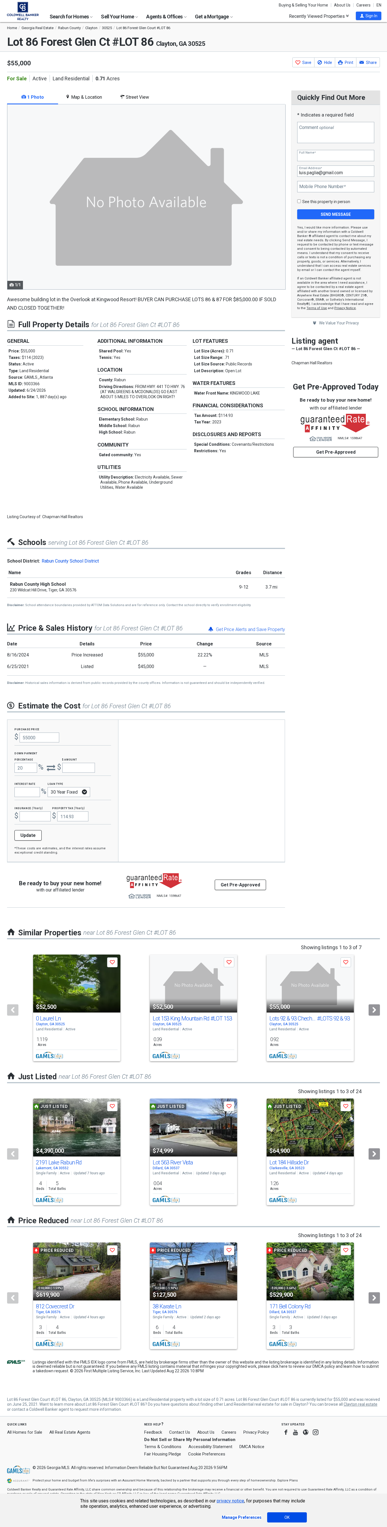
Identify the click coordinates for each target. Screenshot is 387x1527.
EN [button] (379, 5)
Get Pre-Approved (336, 452)
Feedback (153, 1432)
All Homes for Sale (24, 1432)
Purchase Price (26, 729)
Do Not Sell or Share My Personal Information (189, 1439)
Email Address (310, 168)
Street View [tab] (137, 97)
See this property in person (326, 201)
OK (287, 1517)
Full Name (307, 152)
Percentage (23, 759)
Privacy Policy (256, 1432)
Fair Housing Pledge (162, 1454)
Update (28, 835)
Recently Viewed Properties (317, 16)
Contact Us (179, 1432)
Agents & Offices (164, 17)
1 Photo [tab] (35, 97)
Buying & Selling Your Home (303, 5)
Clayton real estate (360, 1404)
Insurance (28, 808)
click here (279, 1366)
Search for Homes (70, 17)
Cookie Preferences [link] (206, 1454)
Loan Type (55, 783)
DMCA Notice (251, 1446)
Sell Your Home (118, 17)
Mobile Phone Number (322, 186)
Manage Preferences (241, 1517)
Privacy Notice (345, 308)
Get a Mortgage (212, 17)
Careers (363, 5)
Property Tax (68, 808)
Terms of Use (317, 308)
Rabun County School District (70, 561)
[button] (368, 16)
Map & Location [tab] (86, 97)
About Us (342, 5)
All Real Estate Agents (69, 1432)
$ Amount (69, 759)
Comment (316, 127)
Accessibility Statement (210, 1446)
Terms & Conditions (162, 1446)
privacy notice (230, 1501)
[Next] (374, 1010)
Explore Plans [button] (287, 1480)
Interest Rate (24, 783)
